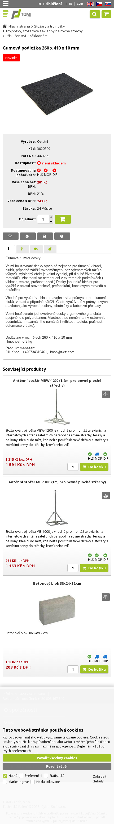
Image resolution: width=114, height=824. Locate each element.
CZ (98, 4)
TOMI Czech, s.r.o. (27, 14)
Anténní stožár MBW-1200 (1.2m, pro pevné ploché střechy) (57, 383)
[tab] (9, 249)
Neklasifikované (48, 782)
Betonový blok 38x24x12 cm (57, 583)
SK (107, 4)
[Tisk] (45, 236)
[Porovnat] (11, 236)
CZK (80, 3)
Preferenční (33, 775)
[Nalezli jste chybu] (62, 236)
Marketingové (18, 782)
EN (89, 4)
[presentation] (9, 249)
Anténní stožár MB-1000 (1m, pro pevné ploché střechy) (57, 482)
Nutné (12, 775)
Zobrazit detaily (99, 778)
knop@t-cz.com (62, 352)
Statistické (57, 775)
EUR (69, 3)
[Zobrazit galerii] (57, 126)
